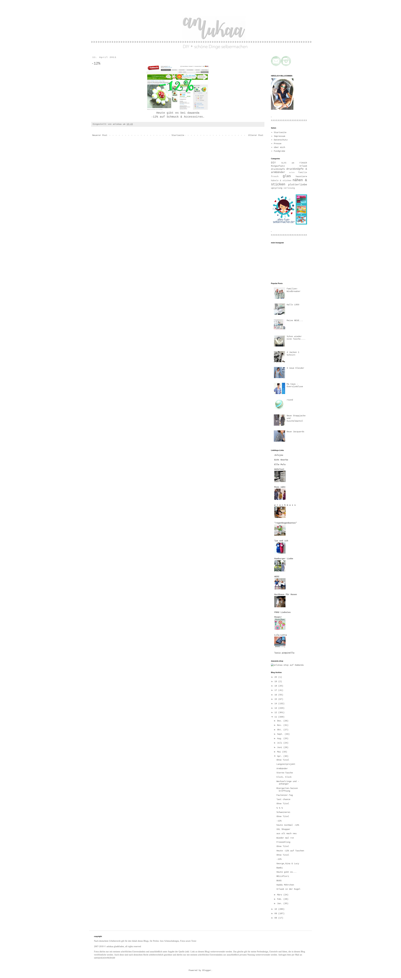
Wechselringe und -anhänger (287, 782)
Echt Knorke (281, 460)
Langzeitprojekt (285, 764)
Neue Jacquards (295, 431)
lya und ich (281, 540)
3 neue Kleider (295, 368)
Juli (280, 743)
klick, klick (284, 777)
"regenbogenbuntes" (285, 523)
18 (276, 686)
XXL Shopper (283, 829)
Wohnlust (279, 469)
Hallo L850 (293, 304)
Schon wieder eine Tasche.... (296, 337)
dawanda (193, 112)
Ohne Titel (282, 760)
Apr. (280, 756)
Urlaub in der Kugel (288, 889)
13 (276, 708)
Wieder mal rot (285, 838)
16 (276, 695)
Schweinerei (283, 812)
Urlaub (303, 166)
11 (276, 717)
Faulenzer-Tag (284, 795)
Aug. (280, 738)
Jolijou (278, 455)
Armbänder (282, 768)
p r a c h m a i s (285, 505)
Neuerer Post (99, 135)
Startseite (178, 135)
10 (276, 909)
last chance (283, 799)
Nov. (280, 725)
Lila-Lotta (280, 635)
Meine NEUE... (295, 320)
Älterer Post (255, 135)
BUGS (278, 880)
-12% (278, 821)
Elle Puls (280, 464)
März (280, 894)
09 (276, 913)
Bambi (279, 868)
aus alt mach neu (286, 833)
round (290, 400)
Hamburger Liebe (283, 558)
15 (276, 699)
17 (276, 690)
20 (276, 677)
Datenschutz (281, 140)
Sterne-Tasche (284, 773)
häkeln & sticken (281, 181)
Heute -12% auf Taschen (290, 850)
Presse (277, 143)
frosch (275, 176)
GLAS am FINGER (294, 163)
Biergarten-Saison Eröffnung (287, 789)
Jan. (280, 903)
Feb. (280, 899)
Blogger (206, 970)
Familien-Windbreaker (293, 290)
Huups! (278, 617)
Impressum (279, 136)
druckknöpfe (278, 169)
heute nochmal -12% (287, 825)
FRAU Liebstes (282, 612)
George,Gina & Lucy (287, 863)
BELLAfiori (282, 876)
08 (276, 918)
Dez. (280, 721)
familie (302, 172)
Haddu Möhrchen (285, 885)
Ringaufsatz (278, 166)
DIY (273, 162)
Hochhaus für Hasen (285, 594)
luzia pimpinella (284, 653)
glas (287, 176)
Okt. (280, 729)
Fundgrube (279, 151)
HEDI (276, 576)
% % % (279, 808)
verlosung (289, 188)
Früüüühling (283, 842)
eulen (292, 172)
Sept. (281, 734)
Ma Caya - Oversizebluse (295, 385)
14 (276, 703)
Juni (280, 747)
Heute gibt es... (286, 872)
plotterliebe (297, 184)
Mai (279, 752)
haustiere (301, 176)
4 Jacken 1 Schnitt (293, 353)
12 (276, 712)
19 (276, 681)
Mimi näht (280, 487)
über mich (279, 147)
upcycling (276, 188)
